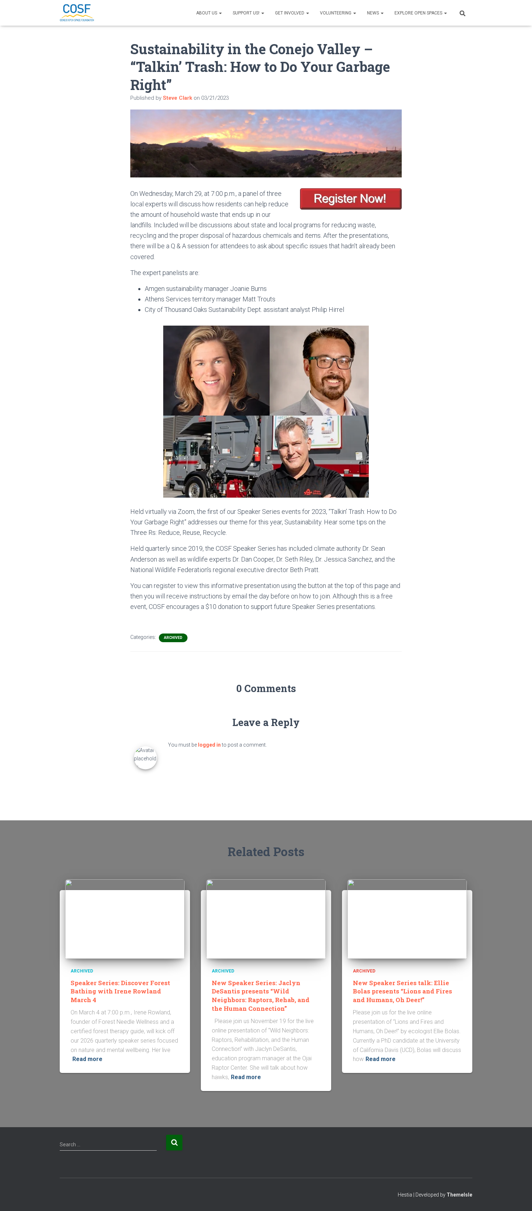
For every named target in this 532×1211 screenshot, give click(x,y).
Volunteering (336, 13)
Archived (173, 638)
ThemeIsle (459, 1195)
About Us (207, 13)
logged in (209, 745)
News (373, 13)
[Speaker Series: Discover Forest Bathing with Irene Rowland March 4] (125, 919)
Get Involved (290, 13)
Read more (87, 1059)
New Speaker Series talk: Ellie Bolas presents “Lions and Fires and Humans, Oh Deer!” (402, 991)
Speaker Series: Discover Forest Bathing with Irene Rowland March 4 (120, 991)
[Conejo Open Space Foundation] (77, 13)
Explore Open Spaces (418, 13)
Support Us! (247, 13)
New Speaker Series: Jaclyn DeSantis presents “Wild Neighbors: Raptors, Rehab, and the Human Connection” (260, 996)
